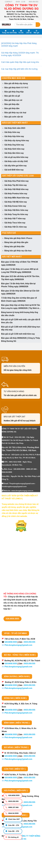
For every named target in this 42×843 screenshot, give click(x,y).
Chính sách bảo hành (11, 582)
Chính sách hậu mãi (10, 569)
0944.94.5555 (13, 813)
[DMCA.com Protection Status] (21, 526)
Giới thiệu (13, 32)
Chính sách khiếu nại (11, 574)
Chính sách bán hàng (11, 553)
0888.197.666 (13, 807)
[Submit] (38, 24)
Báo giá (36, 32)
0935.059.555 (13, 801)
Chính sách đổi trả (10, 578)
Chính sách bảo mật (10, 565)
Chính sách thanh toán (12, 557)
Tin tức (21, 32)
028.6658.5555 (13, 795)
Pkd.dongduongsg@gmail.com (18, 645)
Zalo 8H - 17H (13, 825)
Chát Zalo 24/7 (14, 819)
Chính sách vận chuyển (12, 561)
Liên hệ (28, 32)
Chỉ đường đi (13, 837)
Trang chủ (5, 32)
